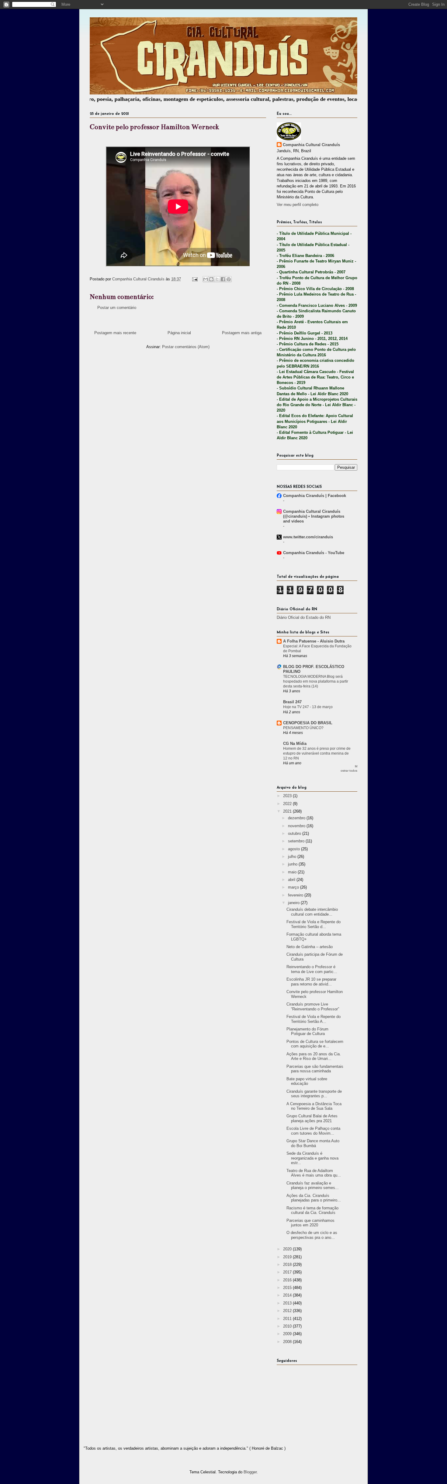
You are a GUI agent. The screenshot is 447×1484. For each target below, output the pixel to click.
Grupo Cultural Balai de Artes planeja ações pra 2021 (312, 1118)
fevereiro (296, 895)
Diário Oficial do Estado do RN (304, 617)
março (294, 887)
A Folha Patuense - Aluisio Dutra (314, 641)
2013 (288, 1303)
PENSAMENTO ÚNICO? (303, 728)
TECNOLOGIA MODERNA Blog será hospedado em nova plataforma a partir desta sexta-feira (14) (315, 681)
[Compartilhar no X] (217, 279)
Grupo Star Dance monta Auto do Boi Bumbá (312, 1143)
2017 (288, 1272)
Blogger (250, 1472)
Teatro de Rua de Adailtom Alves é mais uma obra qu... (313, 1173)
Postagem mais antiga (242, 333)
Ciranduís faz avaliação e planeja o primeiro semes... (312, 1185)
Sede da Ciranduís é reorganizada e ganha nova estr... (312, 1158)
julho (292, 856)
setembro (297, 841)
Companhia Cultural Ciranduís (311, 144)
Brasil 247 (292, 702)
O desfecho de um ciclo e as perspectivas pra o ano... (311, 1235)
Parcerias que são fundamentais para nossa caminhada (314, 1069)
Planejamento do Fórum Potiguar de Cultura (307, 1031)
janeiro (294, 902)
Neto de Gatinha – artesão (309, 946)
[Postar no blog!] (211, 279)
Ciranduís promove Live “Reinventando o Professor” (312, 1006)
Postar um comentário (116, 307)
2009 (288, 1333)
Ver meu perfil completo (297, 204)
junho (293, 864)
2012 (288, 1310)
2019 (288, 1257)
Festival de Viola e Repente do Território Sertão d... (313, 924)
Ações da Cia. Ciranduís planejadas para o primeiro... (313, 1198)
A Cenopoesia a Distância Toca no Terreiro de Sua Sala (313, 1106)
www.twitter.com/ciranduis (308, 537)
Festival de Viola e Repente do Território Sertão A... (313, 1019)
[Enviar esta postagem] (194, 279)
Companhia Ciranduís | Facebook (314, 495)
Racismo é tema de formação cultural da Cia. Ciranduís (312, 1210)
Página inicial (179, 333)
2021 (288, 811)
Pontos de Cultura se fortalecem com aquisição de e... (314, 1044)
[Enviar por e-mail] (206, 279)
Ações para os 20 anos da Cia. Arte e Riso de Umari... (313, 1056)
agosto (294, 849)
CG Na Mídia (295, 743)
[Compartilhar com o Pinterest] (229, 279)
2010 (288, 1326)
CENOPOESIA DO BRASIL (307, 723)
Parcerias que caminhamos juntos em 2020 (310, 1223)
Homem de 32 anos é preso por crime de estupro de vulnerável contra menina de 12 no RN (317, 753)
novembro (297, 826)
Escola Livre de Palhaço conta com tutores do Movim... (313, 1131)
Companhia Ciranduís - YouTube (313, 552)
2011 (288, 1318)
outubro (295, 833)
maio (293, 872)
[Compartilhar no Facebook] (223, 279)
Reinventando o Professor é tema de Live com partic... (311, 969)
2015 (288, 1287)
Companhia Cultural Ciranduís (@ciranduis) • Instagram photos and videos (313, 516)
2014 (288, 1295)
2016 (288, 1280)
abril (292, 879)
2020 (288, 1249)
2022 (288, 803)
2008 (288, 1341)
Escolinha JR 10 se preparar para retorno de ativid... (311, 981)
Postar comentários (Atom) (186, 346)
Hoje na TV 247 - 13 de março (308, 707)
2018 (288, 1264)
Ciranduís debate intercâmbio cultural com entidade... (312, 912)
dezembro (297, 818)
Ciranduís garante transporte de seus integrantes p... (314, 1093)
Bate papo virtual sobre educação (306, 1081)
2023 (288, 795)
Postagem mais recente (115, 333)
